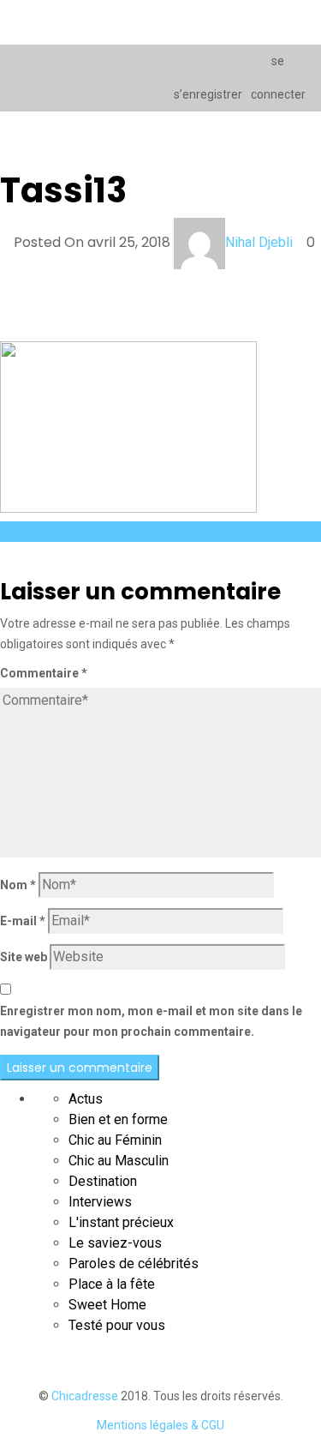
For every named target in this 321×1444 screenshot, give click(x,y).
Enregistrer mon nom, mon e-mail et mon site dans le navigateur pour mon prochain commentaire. (151, 1021)
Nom (18, 885)
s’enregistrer (205, 94)
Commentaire (43, 673)
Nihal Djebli (259, 242)
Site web (23, 957)
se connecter (278, 77)
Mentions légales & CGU (160, 1425)
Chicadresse (84, 1396)
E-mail (22, 921)
